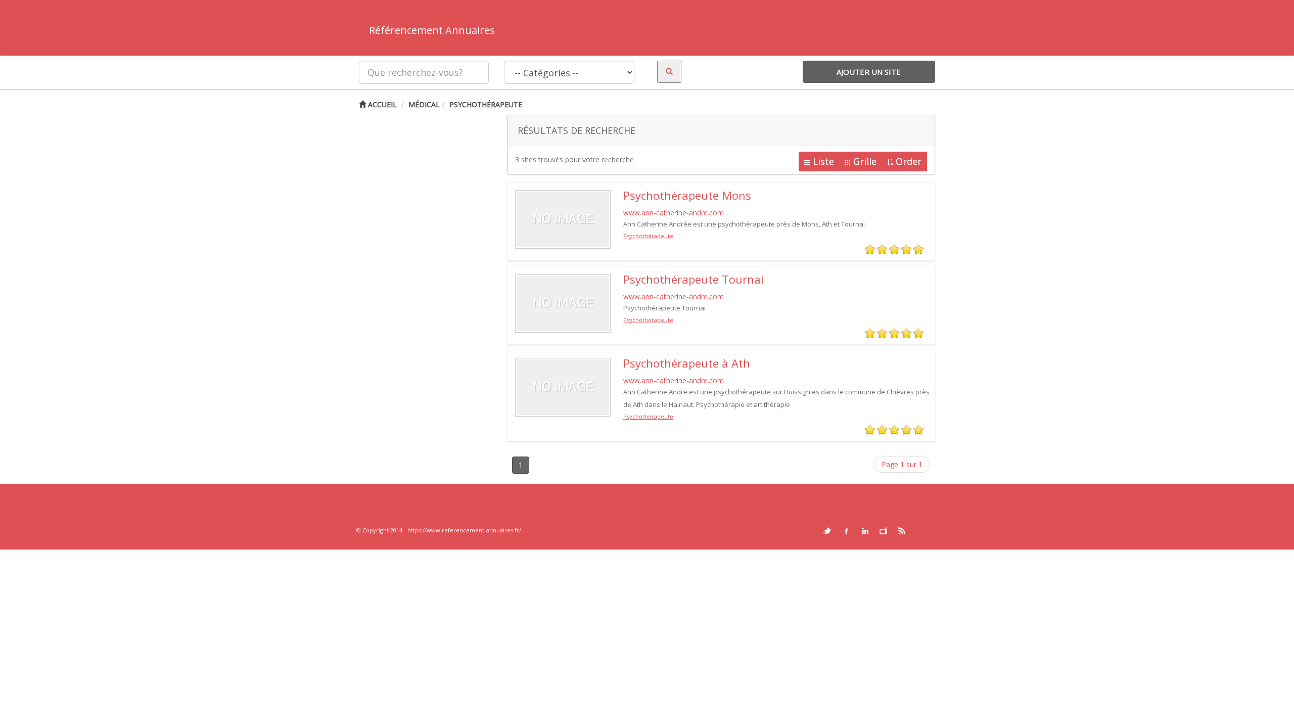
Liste (823, 161)
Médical (424, 104)
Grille (864, 161)
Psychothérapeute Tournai (693, 279)
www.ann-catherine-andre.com (673, 212)
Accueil (381, 104)
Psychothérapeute (485, 104)
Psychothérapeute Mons (687, 195)
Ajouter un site (869, 72)
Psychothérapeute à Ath (686, 363)
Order (908, 161)
